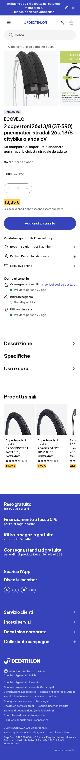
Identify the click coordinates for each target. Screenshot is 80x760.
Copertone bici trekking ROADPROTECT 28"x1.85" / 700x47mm (48, 448)
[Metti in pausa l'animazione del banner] (67, 8)
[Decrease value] (8, 188)
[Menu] (8, 22)
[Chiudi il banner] (73, 8)
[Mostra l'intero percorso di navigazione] (5, 46)
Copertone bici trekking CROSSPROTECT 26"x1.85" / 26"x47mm (17, 448)
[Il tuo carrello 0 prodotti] (71, 22)
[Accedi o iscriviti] (62, 22)
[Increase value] (27, 188)
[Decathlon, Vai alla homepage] (35, 22)
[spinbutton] (18, 188)
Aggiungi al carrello (40, 223)
